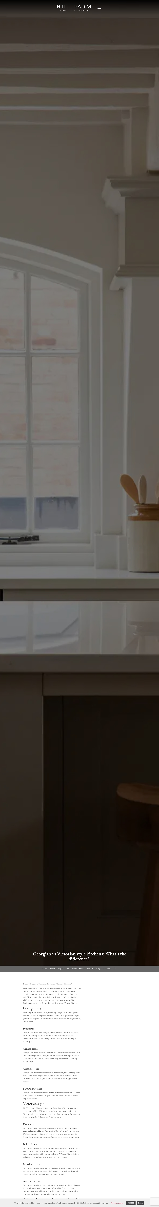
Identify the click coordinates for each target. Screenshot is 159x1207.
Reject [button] (140, 1203)
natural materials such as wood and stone (64, 1093)
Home (44, 969)
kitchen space (73, 1137)
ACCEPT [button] (131, 1203)
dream (61, 1000)
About (52, 969)
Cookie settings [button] (117, 1203)
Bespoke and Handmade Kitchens (71, 969)
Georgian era (31, 1013)
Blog (98, 969)
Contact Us (107, 969)
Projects (90, 969)
